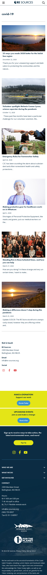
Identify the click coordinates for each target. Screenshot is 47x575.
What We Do (7, 472)
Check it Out (23, 420)
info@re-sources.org (10, 509)
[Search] (43, 2)
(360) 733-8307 (8, 512)
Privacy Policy (21, 551)
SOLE (34, 551)
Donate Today (23, 403)
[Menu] (3, 2)
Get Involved (8, 478)
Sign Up (23, 443)
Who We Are (7, 467)
